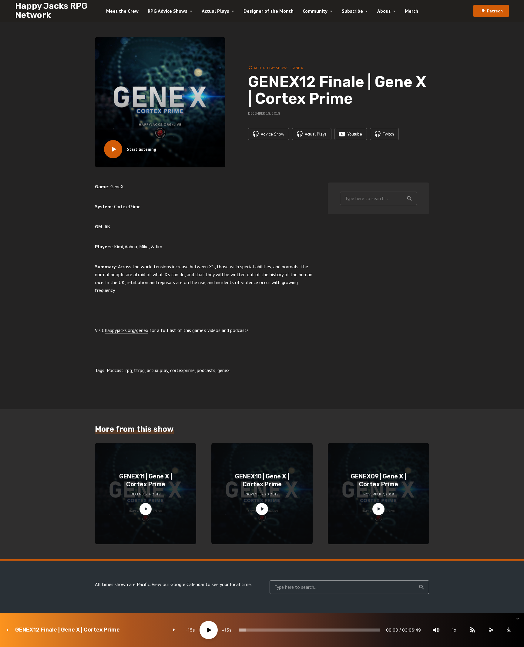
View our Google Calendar (178, 584)
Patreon (495, 11)
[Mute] (436, 630)
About (384, 11)
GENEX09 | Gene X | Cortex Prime (378, 480)
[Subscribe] (472, 630)
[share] (491, 630)
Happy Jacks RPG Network (51, 10)
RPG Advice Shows (167, 11)
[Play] (209, 630)
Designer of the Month (269, 11)
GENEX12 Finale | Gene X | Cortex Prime (67, 630)
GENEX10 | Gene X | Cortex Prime (262, 480)
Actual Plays (215, 11)
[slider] (309, 630)
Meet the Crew (122, 11)
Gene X (297, 67)
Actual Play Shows (271, 67)
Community (315, 11)
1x (454, 629)
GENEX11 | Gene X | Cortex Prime (145, 480)
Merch (411, 11)
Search (409, 198)
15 (190, 629)
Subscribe (352, 11)
